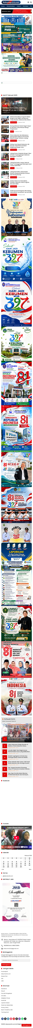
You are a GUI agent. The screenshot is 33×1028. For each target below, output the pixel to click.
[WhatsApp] (22, 1019)
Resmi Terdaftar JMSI (7, 1010)
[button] (28, 2)
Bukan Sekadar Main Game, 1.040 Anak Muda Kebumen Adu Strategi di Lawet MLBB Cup (19, 762)
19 (12, 865)
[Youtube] (14, 1019)
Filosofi (3, 991)
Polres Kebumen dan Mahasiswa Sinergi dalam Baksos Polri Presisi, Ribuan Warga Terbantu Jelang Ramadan (19, 137)
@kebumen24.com (8, 876)
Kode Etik (3, 1000)
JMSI (2, 981)
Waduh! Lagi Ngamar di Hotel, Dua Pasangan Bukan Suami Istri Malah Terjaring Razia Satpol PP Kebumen (18, 756)
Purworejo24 (4, 971)
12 (12, 863)
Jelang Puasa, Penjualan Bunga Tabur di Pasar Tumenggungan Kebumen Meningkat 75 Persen (20, 155)
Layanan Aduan (5, 1003)
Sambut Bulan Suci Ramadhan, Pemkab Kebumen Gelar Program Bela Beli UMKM (19, 182)
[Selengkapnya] (16, 931)
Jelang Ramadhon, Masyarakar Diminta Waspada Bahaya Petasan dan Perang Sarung (20, 173)
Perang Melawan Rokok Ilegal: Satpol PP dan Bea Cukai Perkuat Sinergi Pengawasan (20, 127)
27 (16, 867)
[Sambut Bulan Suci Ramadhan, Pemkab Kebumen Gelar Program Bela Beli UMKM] (5, 184)
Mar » (30, 869)
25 (8, 867)
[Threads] (16, 1019)
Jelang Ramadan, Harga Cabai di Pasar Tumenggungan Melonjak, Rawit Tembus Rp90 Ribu (21, 164)
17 (3, 865)
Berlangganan (6, 964)
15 (25, 863)
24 (3, 867)
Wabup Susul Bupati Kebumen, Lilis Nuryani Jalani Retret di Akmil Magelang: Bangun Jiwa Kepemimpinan (19, 147)
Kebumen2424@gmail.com (11, 948)
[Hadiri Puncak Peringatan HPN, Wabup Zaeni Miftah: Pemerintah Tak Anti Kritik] (5, 193)
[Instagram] (11, 1019)
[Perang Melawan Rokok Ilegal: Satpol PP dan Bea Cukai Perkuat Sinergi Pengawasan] (5, 129)
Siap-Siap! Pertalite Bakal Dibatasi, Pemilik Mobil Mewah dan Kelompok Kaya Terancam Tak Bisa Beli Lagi (18, 774)
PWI (2, 978)
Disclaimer (4, 988)
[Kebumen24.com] (11, 2)
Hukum (12, 131)
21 (20, 865)
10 (3, 863)
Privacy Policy (4, 1007)
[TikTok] (25, 1019)
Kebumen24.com (6, 974)
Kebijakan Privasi (5, 998)
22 (25, 865)
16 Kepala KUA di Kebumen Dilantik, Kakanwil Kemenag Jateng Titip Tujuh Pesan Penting (14, 11)
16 (29, 863)
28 (21, 867)
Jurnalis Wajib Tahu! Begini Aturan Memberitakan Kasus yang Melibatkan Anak (19, 751)
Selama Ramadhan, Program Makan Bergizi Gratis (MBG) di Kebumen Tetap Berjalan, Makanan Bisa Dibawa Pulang (20, 119)
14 (20, 863)
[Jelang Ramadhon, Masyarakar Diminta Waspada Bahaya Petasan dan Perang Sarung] (5, 175)
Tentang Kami (5, 1012)
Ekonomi (12, 159)
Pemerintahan (14, 122)
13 (16, 863)
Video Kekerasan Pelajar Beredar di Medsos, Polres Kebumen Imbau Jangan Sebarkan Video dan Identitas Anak (18, 745)
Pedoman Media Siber (7, 1005)
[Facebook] (2, 1019)
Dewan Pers (4, 976)
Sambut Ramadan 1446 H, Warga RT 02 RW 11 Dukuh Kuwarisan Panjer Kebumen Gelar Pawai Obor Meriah (14, 109)
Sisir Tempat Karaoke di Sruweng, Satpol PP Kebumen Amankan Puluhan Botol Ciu (18, 768)
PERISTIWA (5, 105)
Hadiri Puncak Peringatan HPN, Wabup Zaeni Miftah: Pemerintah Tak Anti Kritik (21, 191)
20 (16, 865)
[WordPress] (8, 1019)
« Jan (2, 869)
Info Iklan (3, 995)
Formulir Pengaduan (6, 993)
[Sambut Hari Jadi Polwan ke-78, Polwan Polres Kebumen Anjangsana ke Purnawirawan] (28, 11)
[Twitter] (5, 1019)
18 (8, 865)
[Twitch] (19, 1019)
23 (29, 865)
